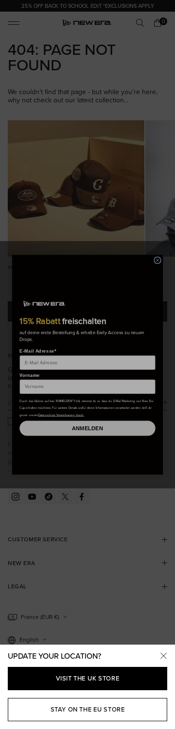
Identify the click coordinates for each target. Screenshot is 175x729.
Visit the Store (88, 678)
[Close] (163, 656)
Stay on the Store (88, 709)
